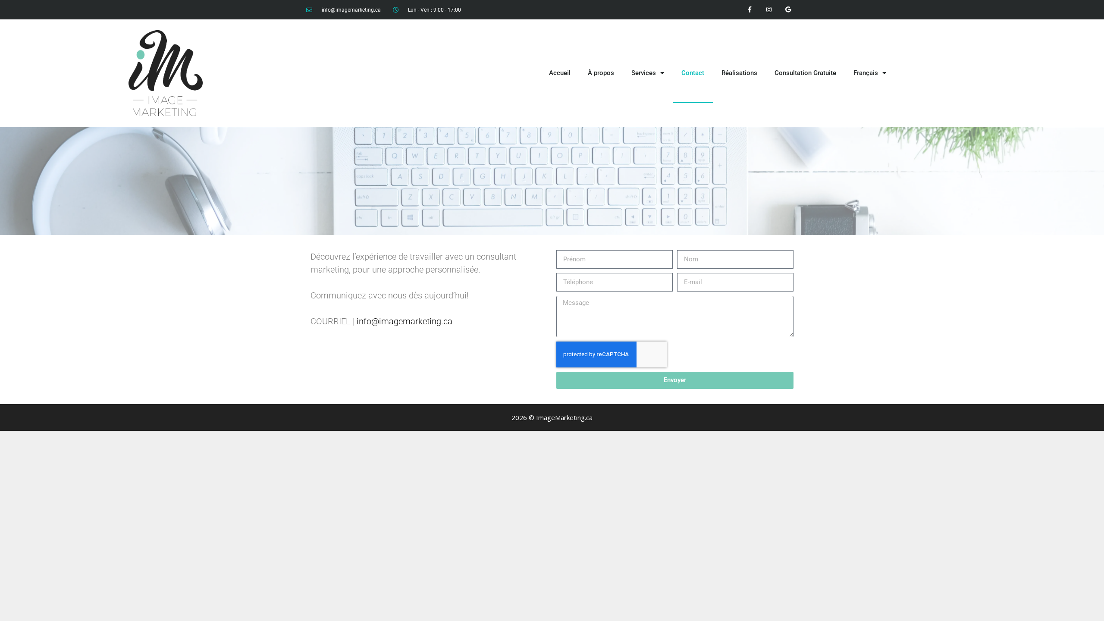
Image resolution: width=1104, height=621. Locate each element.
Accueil (560, 73)
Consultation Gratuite (805, 73)
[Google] (788, 9)
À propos (601, 73)
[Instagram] (768, 9)
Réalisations (739, 73)
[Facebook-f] (749, 9)
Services (643, 73)
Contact (692, 73)
